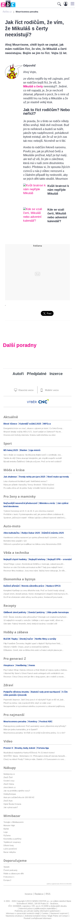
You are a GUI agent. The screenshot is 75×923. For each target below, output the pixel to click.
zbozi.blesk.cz (9, 787)
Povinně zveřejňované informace (37, 918)
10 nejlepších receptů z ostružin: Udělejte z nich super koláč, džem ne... (33, 620)
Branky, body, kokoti (25, 748)
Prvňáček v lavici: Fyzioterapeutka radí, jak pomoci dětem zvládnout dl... (34, 514)
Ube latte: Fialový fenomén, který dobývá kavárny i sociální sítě (30, 624)
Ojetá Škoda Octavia (12, 804)
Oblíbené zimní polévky (15, 612)
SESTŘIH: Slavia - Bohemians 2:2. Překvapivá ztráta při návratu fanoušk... (35, 756)
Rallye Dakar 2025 (31, 533)
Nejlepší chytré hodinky (15, 559)
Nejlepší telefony (37, 559)
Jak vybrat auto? (10, 807)
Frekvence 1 (8, 877)
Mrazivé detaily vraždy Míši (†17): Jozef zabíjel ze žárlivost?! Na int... (32, 432)
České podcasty (10, 870)
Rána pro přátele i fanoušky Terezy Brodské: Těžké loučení (28, 485)
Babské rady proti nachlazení (46, 692)
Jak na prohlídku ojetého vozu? (16, 791)
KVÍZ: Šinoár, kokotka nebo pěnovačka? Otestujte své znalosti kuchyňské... (35, 617)
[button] (72, 3)
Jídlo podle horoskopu (58, 612)
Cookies (45, 913)
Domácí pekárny (36, 612)
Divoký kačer (27, 639)
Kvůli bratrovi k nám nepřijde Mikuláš (58, 189)
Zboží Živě (8, 777)
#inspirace (8, 665)
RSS (48, 894)
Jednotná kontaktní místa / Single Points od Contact (46, 916)
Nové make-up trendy (58, 477)
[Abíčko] (8, 6)
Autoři (18, 373)
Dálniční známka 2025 (53, 533)
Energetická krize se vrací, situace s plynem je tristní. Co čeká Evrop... (33, 428)
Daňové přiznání (11, 586)
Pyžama (6, 835)
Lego (5, 832)
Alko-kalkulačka (11, 533)
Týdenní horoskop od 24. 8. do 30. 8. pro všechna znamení (28, 511)
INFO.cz (47, 424)
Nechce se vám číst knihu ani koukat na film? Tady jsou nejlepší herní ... (34, 567)
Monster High (9, 825)
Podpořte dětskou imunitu (16, 692)
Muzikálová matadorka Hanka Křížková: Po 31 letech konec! (29, 753)
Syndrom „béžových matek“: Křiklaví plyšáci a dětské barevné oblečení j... (34, 518)
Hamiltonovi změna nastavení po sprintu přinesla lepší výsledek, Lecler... (34, 537)
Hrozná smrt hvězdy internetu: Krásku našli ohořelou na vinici (29, 435)
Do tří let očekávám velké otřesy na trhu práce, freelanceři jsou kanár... (33, 597)
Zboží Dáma (8, 784)
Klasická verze (25, 390)
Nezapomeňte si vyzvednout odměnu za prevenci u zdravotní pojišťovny (34, 706)
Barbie (6, 829)
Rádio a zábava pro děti (13, 873)
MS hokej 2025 (10, 450)
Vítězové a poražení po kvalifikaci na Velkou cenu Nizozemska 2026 (32, 544)
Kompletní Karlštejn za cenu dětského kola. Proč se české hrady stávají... (34, 590)
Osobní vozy (8, 781)
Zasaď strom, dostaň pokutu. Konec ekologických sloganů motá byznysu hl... (36, 594)
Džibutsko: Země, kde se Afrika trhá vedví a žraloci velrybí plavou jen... (33, 650)
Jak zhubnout (10, 477)
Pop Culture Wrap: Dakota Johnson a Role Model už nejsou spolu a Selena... (35, 670)
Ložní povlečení (10, 849)
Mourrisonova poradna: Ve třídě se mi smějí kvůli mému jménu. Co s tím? (34, 733)
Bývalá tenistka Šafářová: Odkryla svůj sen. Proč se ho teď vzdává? (32, 461)
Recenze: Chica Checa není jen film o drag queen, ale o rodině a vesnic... (34, 677)
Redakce (39, 894)
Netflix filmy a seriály (45, 639)
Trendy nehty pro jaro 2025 (32, 477)
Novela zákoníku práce (33, 586)
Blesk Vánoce (10, 424)
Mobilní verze (51, 390)
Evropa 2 (7, 880)
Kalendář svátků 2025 (30, 424)
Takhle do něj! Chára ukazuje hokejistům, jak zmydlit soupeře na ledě (32, 458)
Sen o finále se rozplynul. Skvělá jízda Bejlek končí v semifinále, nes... (32, 455)
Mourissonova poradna (15, 721)
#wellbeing (21, 665)
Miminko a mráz (47, 503)
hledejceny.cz (9, 774)
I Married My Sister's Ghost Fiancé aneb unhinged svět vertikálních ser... (34, 673)
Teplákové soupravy (12, 842)
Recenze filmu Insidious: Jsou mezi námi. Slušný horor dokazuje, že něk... (34, 571)
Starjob (6, 867)
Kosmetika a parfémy (12, 839)
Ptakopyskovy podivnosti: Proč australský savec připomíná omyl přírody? (34, 726)
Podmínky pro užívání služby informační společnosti (37, 911)
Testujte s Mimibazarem (13, 822)
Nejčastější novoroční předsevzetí (20, 503)
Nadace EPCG (53, 586)
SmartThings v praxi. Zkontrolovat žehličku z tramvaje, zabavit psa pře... (34, 564)
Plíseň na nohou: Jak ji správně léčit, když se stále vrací (27, 703)
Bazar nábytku (9, 852)
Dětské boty (8, 845)
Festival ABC (45, 721)
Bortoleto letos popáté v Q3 (15, 541)
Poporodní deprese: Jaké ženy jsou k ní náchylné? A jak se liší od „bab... (34, 700)
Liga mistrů (34, 450)
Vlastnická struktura (14, 916)
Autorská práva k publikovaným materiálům (37, 908)
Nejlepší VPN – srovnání (60, 559)
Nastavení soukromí (59, 913)
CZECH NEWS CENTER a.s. (37, 901)
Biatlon (24, 450)
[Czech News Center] (43, 401)
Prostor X (8, 748)
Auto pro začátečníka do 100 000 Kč (18, 797)
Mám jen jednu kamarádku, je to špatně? (20, 729)
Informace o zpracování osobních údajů (23, 913)
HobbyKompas (9, 794)
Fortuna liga (43, 748)
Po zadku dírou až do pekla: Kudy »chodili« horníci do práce (28, 488)
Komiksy (33, 721)
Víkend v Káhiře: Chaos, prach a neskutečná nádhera (26, 647)
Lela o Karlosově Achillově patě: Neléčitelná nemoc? (25, 481)
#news (32, 665)
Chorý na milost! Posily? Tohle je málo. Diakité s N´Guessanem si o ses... (34, 759)
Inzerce (56, 373)
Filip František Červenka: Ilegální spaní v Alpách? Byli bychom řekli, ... (33, 643)
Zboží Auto (8, 801)
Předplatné (36, 373)
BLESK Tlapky (10, 639)
